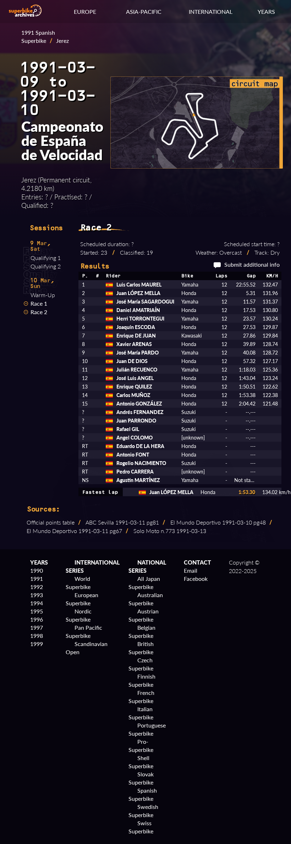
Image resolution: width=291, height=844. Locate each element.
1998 (36, 635)
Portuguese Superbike (147, 729)
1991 (36, 578)
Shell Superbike (140, 762)
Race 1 (39, 303)
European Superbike (82, 599)
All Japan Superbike (144, 582)
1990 (36, 570)
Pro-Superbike (140, 745)
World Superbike (78, 582)
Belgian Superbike (141, 631)
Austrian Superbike (143, 615)
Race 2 (39, 312)
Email (190, 570)
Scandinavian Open (87, 648)
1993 (36, 595)
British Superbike (141, 648)
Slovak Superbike (141, 778)
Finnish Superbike (141, 680)
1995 (36, 611)
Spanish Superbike (142, 794)
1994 (36, 603)
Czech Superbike (140, 664)
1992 (36, 587)
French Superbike (141, 697)
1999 (36, 644)
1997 (36, 627)
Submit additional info (252, 264)
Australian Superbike (145, 599)
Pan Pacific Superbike (84, 631)
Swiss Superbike (140, 827)
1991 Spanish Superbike (38, 36)
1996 (36, 619)
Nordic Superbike (79, 615)
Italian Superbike (140, 713)
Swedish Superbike (143, 811)
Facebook (196, 578)
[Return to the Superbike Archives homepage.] (25, 14)
